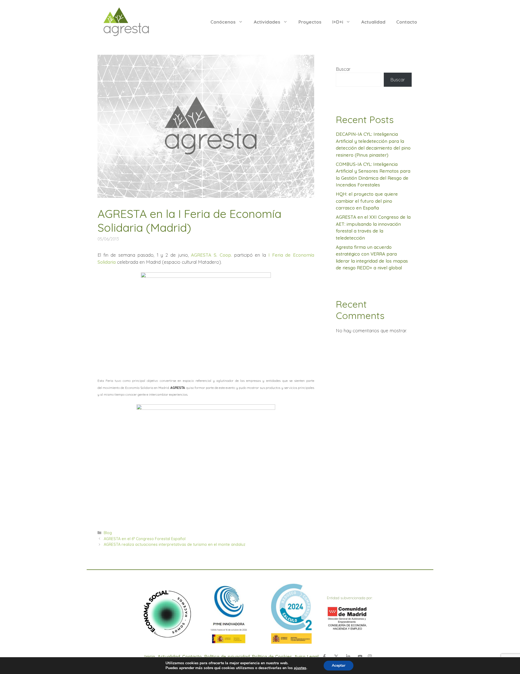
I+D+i (337, 22)
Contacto (406, 22)
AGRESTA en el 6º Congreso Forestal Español (145, 538)
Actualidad (373, 22)
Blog (108, 532)
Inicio (149, 656)
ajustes (300, 668)
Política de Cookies (272, 656)
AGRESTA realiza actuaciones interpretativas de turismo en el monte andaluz (174, 544)
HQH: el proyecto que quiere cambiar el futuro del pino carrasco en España (367, 201)
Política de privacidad (227, 656)
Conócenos (223, 22)
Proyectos (309, 22)
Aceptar (338, 665)
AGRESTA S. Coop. (211, 255)
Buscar (343, 69)
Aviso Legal (306, 656)
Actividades (267, 22)
